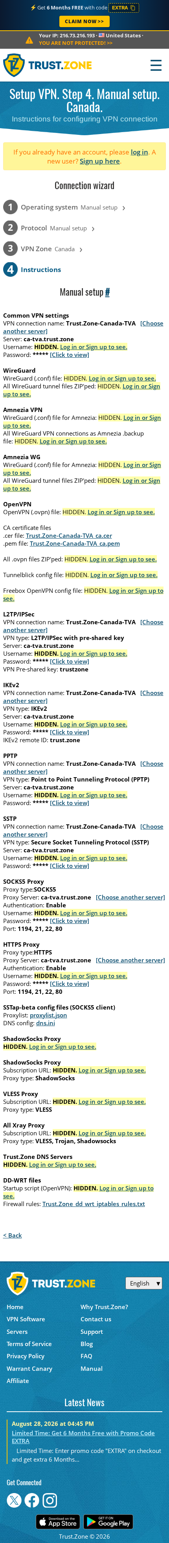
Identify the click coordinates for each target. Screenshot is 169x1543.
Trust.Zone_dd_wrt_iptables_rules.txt (93, 1204)
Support (92, 1331)
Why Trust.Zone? (104, 1307)
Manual (92, 1368)
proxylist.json (48, 1015)
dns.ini (45, 1023)
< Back (12, 1235)
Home (15, 1307)
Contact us (96, 1319)
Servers (17, 1331)
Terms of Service (29, 1344)
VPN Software (26, 1319)
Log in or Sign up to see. (93, 347)
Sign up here (100, 161)
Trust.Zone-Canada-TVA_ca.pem (75, 543)
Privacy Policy (25, 1356)
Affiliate (18, 1381)
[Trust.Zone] (47, 65)
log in (139, 151)
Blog (87, 1344)
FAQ (86, 1356)
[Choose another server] (130, 897)
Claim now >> (84, 21)
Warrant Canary (29, 1368)
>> (75, 42)
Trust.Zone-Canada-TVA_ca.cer (69, 535)
